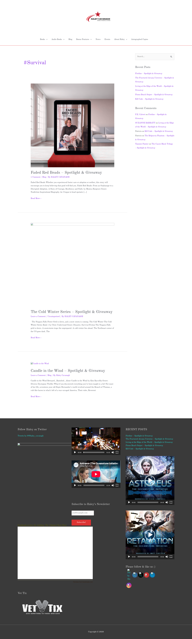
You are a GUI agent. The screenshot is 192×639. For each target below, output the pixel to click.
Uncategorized (54, 317)
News (98, 39)
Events (107, 39)
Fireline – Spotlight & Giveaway (148, 74)
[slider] (93, 452)
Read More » (36, 198)
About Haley (119, 39)
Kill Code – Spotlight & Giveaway (149, 99)
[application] (96, 441)
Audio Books (56, 39)
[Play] (75, 452)
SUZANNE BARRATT (145, 123)
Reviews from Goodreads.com (83, 582)
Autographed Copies (139, 39)
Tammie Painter (142, 144)
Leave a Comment (38, 317)
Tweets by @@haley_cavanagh (30, 436)
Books (42, 39)
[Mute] (113, 452)
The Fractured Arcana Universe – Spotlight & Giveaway (149, 439)
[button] (96, 441)
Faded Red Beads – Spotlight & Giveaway (66, 173)
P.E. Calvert (140, 115)
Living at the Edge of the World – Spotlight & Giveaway (149, 442)
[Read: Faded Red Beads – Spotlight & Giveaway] (72, 125)
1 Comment (35, 177)
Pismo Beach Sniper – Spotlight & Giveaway (154, 95)
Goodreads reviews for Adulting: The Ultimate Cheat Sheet (42, 525)
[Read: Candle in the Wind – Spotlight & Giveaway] (40, 364)
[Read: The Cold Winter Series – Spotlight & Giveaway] (72, 265)
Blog (70, 39)
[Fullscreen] (117, 452)
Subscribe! (81, 522)
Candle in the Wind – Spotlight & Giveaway (68, 371)
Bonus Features (82, 39)
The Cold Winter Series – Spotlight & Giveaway (72, 312)
